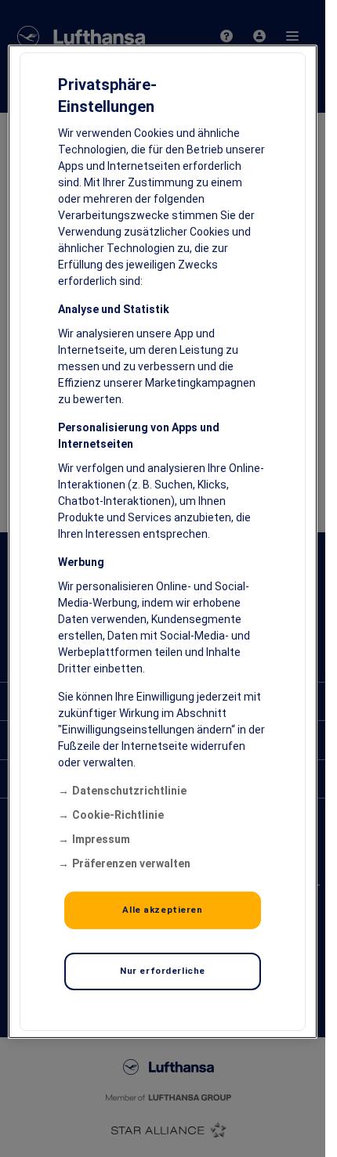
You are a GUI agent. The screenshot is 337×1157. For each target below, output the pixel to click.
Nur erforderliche (162, 970)
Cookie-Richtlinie (118, 815)
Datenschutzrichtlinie (129, 790)
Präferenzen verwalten (131, 863)
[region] (162, 542)
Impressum (101, 839)
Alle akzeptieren (162, 909)
